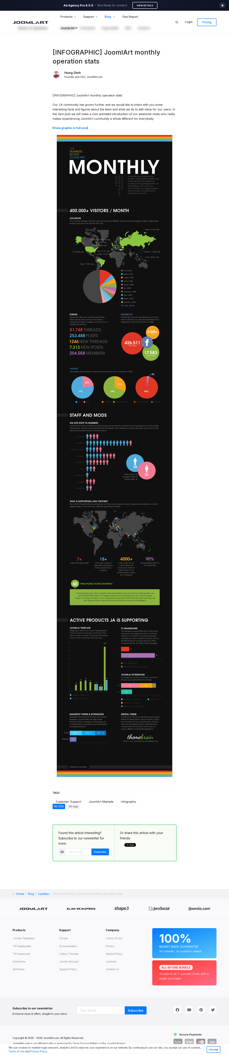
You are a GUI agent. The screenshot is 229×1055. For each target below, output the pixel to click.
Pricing (206, 22)
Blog (31, 894)
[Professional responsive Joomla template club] (121, 908)
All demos (19, 969)
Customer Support (69, 801)
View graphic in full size (70, 128)
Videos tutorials (69, 953)
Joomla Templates (24, 938)
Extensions (19, 961)
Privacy (110, 946)
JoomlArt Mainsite (101, 801)
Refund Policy (114, 953)
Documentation (68, 946)
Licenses (111, 961)
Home (20, 894)
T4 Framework (21, 953)
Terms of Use (17, 1051)
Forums (63, 938)
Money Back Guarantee (180, 942)
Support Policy (68, 969)
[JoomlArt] (30, 22)
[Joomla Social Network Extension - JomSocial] (159, 908)
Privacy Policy (38, 1051)
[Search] (176, 22)
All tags (73, 806)
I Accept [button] (213, 1049)
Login (189, 22)
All (59, 806)
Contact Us (112, 969)
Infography (128, 801)
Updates (43, 894)
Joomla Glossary (69, 961)
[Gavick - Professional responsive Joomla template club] (81, 908)
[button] (48, 1051)
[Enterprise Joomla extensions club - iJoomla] (199, 908)
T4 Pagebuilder (22, 946)
